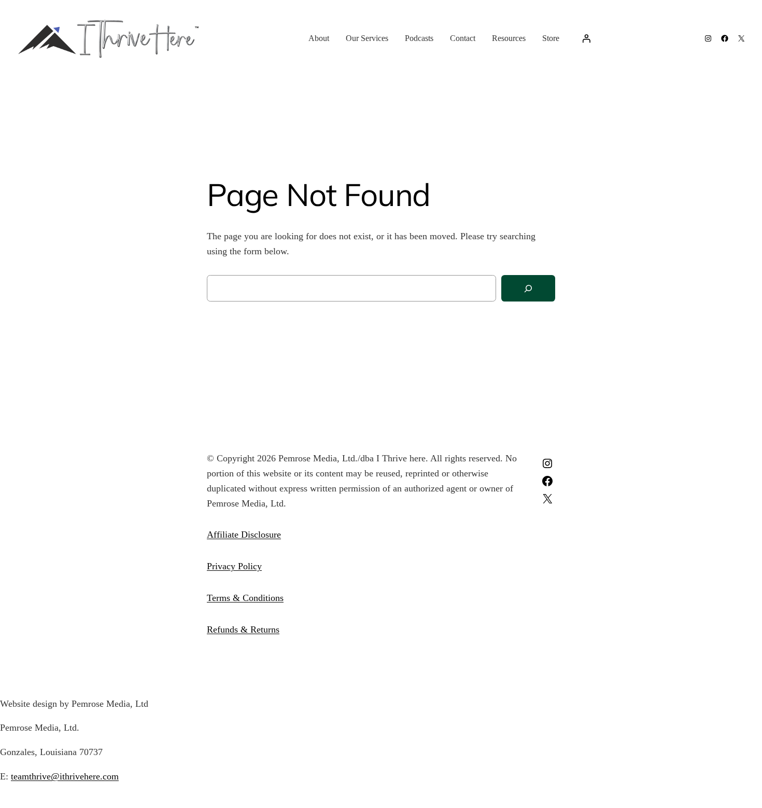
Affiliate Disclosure (244, 534)
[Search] (528, 288)
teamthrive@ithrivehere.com (65, 776)
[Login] (586, 38)
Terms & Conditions (245, 598)
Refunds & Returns (243, 629)
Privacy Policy (234, 566)
